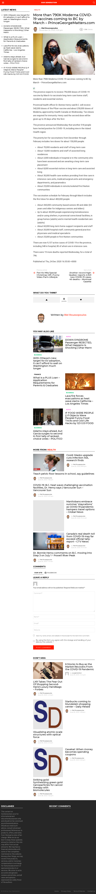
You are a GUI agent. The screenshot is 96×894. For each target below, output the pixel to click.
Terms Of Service (79, 891)
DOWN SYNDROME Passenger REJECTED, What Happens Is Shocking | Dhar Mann (78, 343)
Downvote (81, 300)
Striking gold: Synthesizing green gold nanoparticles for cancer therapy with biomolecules (48, 785)
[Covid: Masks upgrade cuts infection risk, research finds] (48, 462)
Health (51, 450)
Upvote (46, 300)
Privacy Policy (66, 891)
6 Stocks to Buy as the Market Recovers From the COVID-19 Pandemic (79, 667)
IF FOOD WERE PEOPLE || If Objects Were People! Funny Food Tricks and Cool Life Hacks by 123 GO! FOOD (79, 418)
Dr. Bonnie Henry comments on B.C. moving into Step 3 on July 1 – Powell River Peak (62, 554)
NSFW (68, 336)
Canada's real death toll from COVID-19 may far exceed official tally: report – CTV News (80, 537)
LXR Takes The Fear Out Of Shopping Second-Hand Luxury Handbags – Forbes (47, 685)
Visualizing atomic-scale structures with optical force (47, 735)
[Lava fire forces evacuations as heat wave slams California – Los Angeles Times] (80, 381)
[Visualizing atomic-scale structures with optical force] (48, 714)
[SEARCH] (94, 2)
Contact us (91, 891)
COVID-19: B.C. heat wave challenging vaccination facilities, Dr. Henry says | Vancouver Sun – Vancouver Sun (63, 488)
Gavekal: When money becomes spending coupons (79, 752)
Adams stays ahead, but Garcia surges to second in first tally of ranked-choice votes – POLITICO (47, 435)
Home (56, 891)
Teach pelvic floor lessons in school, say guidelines (63, 473)
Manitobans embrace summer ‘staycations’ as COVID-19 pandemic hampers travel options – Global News (80, 506)
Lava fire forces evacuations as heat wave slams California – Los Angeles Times (79, 399)
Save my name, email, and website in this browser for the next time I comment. (63, 636)
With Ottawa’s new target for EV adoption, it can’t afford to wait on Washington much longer (47, 363)
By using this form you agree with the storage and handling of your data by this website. (63, 641)
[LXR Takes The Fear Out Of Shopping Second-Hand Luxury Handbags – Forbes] (48, 670)
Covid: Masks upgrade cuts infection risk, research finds (79, 458)
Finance (37, 374)
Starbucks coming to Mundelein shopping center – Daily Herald (78, 704)
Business (38, 355)
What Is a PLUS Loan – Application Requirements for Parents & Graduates (46, 381)
